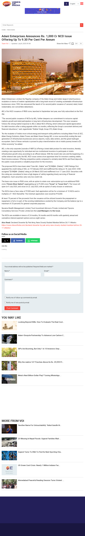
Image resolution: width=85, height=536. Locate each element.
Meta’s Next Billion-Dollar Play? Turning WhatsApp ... (39, 375)
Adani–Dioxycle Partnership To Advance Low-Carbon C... (41, 335)
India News (11, 30)
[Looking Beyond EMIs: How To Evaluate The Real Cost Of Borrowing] (9, 325)
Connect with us (72, 517)
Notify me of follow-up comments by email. (21, 298)
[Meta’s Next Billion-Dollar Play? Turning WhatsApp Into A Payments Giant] (9, 379)
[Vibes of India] (11, 4)
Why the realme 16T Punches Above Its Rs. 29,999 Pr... (41, 362)
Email (46, 271)
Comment (9, 279)
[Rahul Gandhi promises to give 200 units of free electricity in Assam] (9, 429)
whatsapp (34, 240)
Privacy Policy (56, 526)
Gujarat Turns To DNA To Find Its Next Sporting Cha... (40, 452)
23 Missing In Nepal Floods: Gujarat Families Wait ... (39, 438)
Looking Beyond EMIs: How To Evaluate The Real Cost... (41, 322)
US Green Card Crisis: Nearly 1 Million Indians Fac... (39, 465)
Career (25, 526)
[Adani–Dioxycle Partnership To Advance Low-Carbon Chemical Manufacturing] (9, 339)
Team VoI (5, 43)
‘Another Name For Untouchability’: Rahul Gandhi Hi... (39, 425)
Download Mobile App (42, 533)
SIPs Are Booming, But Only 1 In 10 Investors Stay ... (39, 349)
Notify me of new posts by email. (17, 302)
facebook (19, 240)
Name (7, 271)
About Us (31, 526)
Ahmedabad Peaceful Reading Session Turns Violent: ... (41, 480)
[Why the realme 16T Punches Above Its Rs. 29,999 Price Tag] (9, 365)
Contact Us (39, 526)
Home (4, 30)
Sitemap (65, 526)
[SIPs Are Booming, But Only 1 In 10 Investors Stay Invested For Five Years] (9, 352)
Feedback (48, 526)
